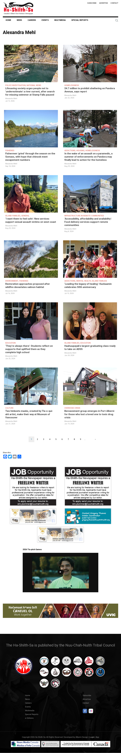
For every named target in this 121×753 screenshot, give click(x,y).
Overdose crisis (72, 408)
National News (34, 85)
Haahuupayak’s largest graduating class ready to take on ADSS (90, 347)
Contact (114, 3)
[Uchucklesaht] (44, 684)
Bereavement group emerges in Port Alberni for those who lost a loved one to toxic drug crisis (89, 414)
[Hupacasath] (89, 662)
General (25, 216)
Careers (32, 20)
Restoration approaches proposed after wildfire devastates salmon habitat (27, 285)
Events (45, 20)
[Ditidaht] (55, 662)
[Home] (18, 8)
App (97, 737)
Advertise (103, 3)
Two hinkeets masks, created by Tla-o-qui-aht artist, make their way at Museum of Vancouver (29, 414)
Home (8, 20)
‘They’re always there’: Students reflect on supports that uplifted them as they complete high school (29, 349)
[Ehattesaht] (66, 662)
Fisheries (9, 150)
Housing (80, 150)
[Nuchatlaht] (66, 673)
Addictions (69, 150)
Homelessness (71, 85)
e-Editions (29, 718)
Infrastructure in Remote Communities (84, 216)
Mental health (83, 281)
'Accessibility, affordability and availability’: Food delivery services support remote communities (88, 222)
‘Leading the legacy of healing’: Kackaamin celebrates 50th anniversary (88, 285)
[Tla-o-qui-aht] (77, 673)
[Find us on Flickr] (91, 711)
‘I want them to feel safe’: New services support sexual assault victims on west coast (30, 220)
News (19, 20)
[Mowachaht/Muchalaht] (55, 673)
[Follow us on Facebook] (85, 711)
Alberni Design (82, 737)
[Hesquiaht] (77, 662)
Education (10, 343)
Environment (11, 281)
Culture (9, 408)
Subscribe (91, 3)
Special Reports (79, 20)
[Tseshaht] (100, 673)
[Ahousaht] (44, 662)
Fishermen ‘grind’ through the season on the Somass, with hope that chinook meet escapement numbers (30, 156)
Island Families (12, 216)
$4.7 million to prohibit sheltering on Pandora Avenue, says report (89, 90)
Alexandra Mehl (11, 99)
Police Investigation (15, 85)
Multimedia (60, 20)
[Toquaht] (89, 673)
